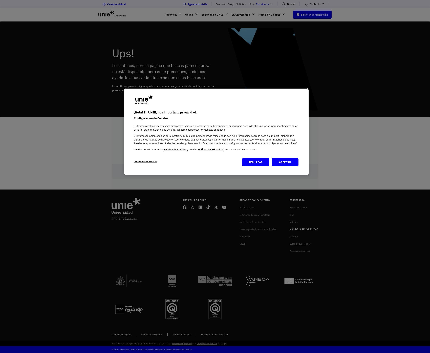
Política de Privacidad (211, 149)
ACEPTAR (285, 162)
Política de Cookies (175, 149)
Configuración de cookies (145, 161)
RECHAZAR (255, 162)
